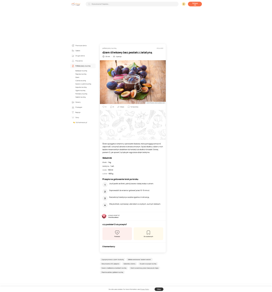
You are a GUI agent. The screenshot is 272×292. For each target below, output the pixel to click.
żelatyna (105, 166)
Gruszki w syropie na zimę (148, 264)
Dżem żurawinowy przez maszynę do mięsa (144, 268)
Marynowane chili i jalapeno (110, 264)
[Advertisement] (136, 24)
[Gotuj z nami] (76, 4)
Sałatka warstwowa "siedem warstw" (139, 259)
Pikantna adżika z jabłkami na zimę (112, 272)
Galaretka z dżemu (129, 264)
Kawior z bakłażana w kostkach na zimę (114, 268)
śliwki (104, 162)
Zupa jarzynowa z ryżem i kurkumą (113, 259)
